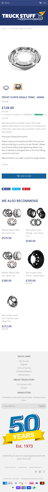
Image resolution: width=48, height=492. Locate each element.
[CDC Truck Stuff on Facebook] (40, 472)
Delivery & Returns (24, 371)
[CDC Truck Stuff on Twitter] (36, 472)
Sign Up (42, 406)
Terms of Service (24, 368)
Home (4, 28)
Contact (24, 388)
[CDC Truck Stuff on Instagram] (44, 472)
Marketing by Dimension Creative (32, 479)
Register (24, 364)
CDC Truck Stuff (13, 479)
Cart (44, 3)
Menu (7, 3)
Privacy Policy (22, 467)
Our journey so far (24, 384)
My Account (24, 361)
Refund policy (24, 375)
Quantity (5, 164)
